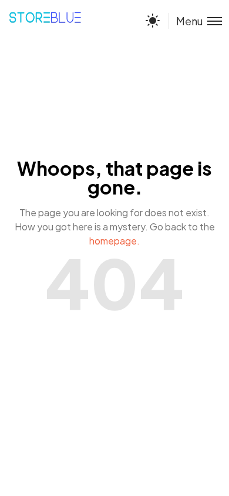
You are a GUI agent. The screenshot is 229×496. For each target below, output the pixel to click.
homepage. (114, 240)
